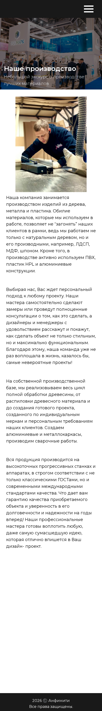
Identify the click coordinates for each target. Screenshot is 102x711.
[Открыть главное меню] (88, 8)
